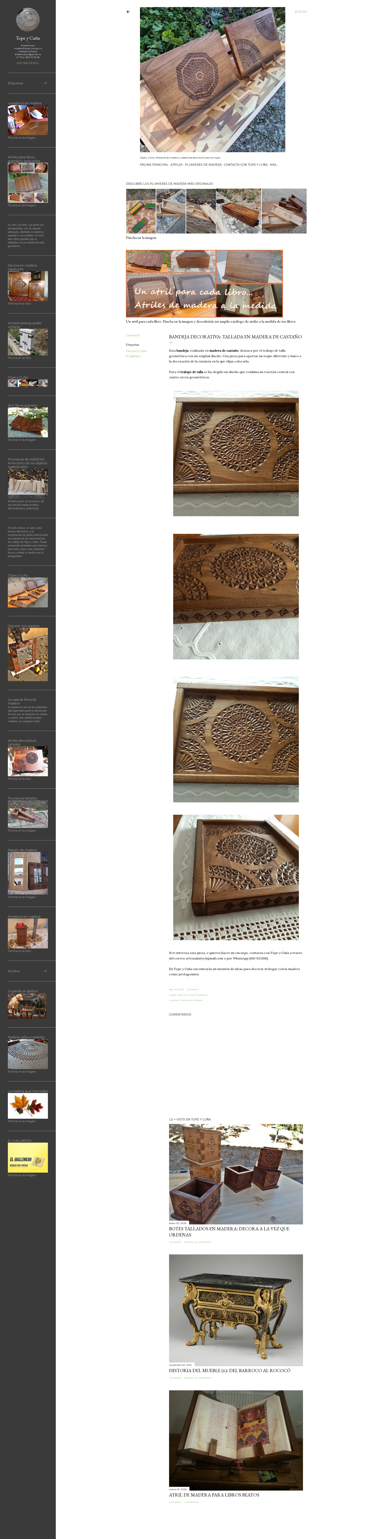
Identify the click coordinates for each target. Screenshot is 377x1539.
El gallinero (133, 356)
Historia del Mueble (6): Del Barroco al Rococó (229, 1370)
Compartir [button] (133, 335)
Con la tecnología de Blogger (219, 1526)
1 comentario (191, 1502)
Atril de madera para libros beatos (214, 1495)
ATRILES (177, 165)
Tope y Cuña (28, 38)
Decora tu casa (136, 351)
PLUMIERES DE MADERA (203, 165)
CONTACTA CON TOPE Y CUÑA (246, 165)
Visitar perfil (27, 63)
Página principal (154, 165)
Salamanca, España (191, 1000)
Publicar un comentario (197, 1241)
